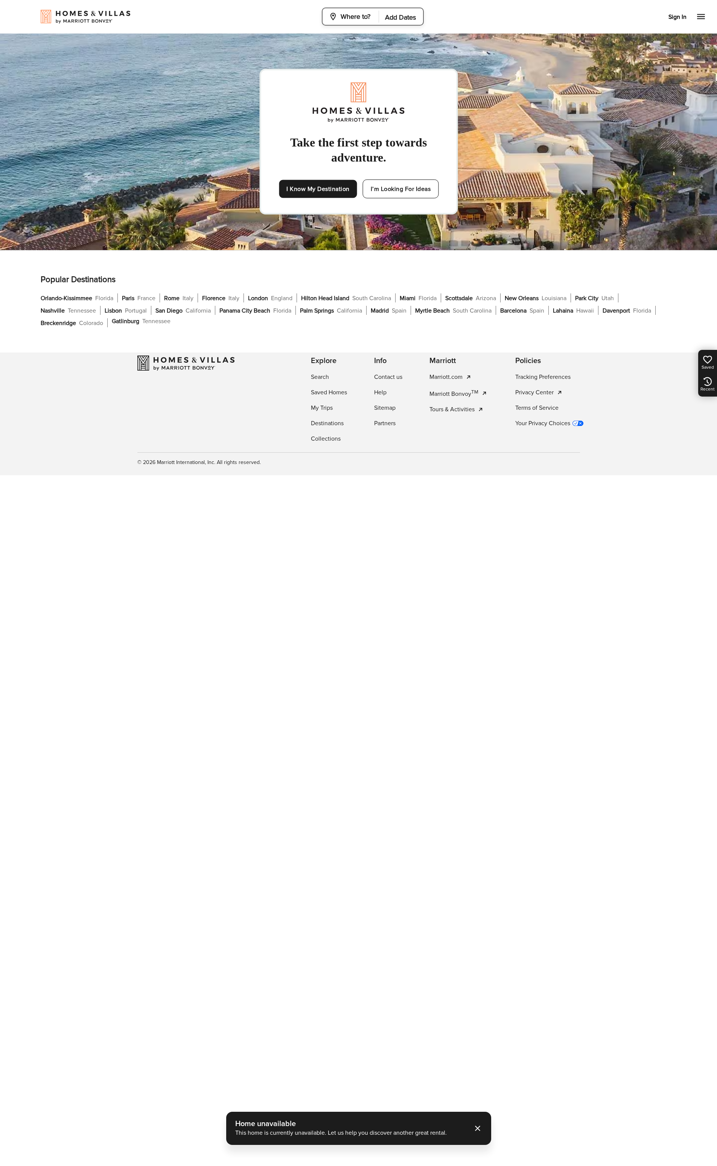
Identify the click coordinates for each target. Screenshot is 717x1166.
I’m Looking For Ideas (401, 189)
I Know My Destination (318, 189)
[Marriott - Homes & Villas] (185, 363)
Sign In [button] (677, 17)
